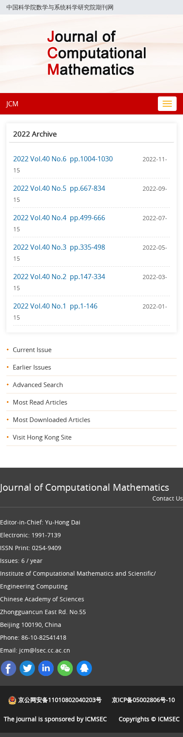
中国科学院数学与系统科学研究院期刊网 (60, 7)
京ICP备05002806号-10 (143, 700)
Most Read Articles (40, 402)
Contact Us (167, 498)
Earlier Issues (32, 367)
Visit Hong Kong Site (42, 437)
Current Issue (32, 349)
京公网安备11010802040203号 (59, 700)
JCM (12, 103)
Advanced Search (38, 384)
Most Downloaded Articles (51, 419)
